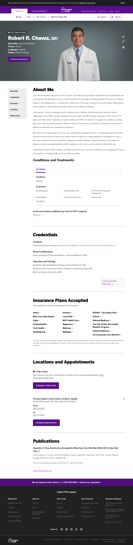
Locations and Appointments (63, 362)
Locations (14, 110)
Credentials (14, 97)
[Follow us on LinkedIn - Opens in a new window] (81, 529)
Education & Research (39, 11)
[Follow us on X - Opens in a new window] (66, 529)
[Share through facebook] (123, 36)
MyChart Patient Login (88, 11)
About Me (14, 91)
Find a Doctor (41, 17)
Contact (111, 11)
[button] (123, 3)
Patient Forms (102, 11)
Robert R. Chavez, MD (59, 17)
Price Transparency (68, 539)
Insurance (14, 103)
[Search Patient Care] (99, 17)
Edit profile (106, 284)
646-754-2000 (22, 52)
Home (29, 17)
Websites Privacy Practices (108, 539)
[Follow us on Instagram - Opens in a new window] (71, 529)
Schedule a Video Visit (46, 385)
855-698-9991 (121, 541)
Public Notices (94, 539)
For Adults (40, 169)
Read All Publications (42, 471)
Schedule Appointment (19, 59)
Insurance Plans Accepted (60, 300)
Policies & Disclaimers (82, 539)
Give (116, 11)
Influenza (36, 215)
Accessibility (121, 539)
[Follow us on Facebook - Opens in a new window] (61, 529)
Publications (15, 116)
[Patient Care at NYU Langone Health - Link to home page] (66, 9)
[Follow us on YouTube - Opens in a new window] (76, 529)
